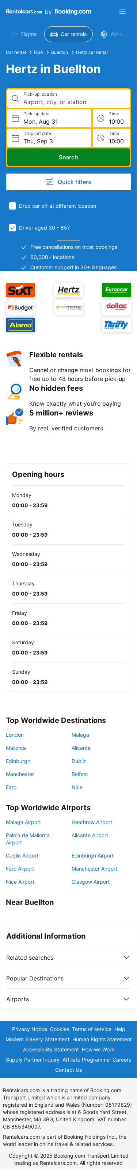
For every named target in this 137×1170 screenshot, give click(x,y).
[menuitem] (23, 34)
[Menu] (122, 11)
